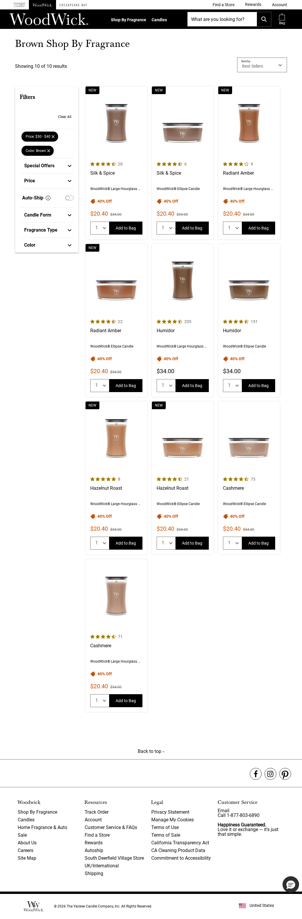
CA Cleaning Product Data (178, 850)
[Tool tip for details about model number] (48, 198)
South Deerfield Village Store (114, 858)
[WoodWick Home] (42, 4)
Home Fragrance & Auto (42, 827)
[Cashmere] (249, 478)
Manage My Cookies (172, 820)
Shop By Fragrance (128, 19)
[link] (223, 4)
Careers (25, 850)
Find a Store (97, 835)
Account (93, 820)
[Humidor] (183, 320)
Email (223, 810)
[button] (280, 4)
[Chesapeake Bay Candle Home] (73, 4)
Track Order (97, 812)
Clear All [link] (64, 117)
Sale (22, 835)
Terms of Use (165, 827)
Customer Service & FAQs (111, 827)
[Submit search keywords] (264, 19)
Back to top (150, 751)
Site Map (27, 858)
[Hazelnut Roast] (116, 478)
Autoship (94, 850)
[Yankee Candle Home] (19, 5)
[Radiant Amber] (249, 162)
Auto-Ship (32, 198)
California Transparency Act (180, 843)
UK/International (102, 866)
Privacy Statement (170, 812)
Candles (159, 19)
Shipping (94, 873)
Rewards (94, 843)
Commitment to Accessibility (181, 858)
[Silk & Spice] (116, 162)
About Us (27, 843)
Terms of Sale (165, 835)
